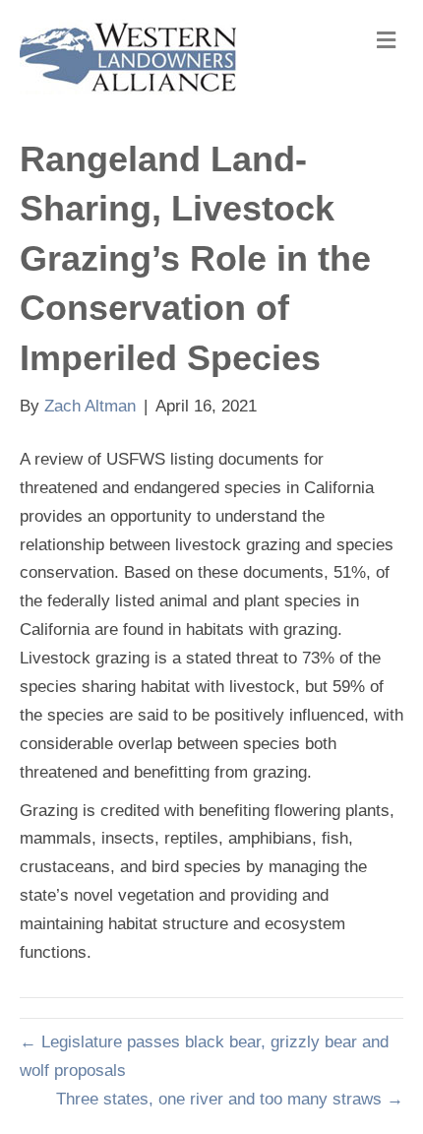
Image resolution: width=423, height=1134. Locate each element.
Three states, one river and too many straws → (229, 1099)
